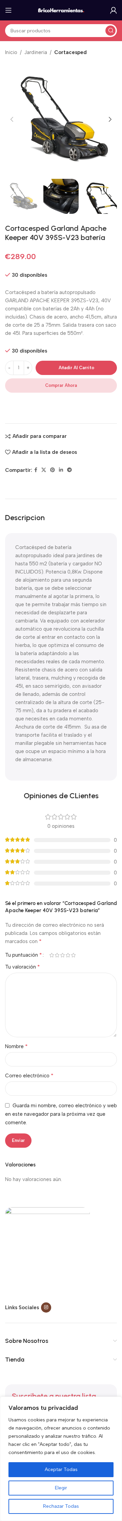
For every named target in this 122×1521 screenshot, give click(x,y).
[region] (61, 1459)
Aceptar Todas (61, 1469)
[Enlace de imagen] (47, 1249)
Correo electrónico (29, 1075)
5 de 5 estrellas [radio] (73, 955)
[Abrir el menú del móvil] (8, 10)
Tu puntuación (23, 955)
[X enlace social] (43, 470)
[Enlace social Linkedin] (61, 470)
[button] (12, 119)
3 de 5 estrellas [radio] (62, 955)
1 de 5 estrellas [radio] (51, 955)
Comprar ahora (61, 385)
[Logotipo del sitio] (61, 10)
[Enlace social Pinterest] (52, 470)
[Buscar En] (110, 30)
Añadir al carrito (76, 367)
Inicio (11, 52)
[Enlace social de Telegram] (69, 470)
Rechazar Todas (61, 1506)
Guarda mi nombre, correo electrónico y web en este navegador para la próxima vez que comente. (61, 1114)
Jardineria (35, 52)
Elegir (61, 1488)
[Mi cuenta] (113, 10)
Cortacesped (70, 52)
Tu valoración (22, 966)
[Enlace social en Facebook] (35, 470)
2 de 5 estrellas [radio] (57, 955)
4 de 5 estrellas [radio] (67, 955)
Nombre (16, 1046)
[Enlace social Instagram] (46, 1307)
